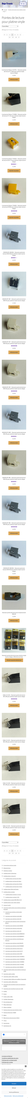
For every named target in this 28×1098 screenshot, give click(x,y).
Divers (5, 994)
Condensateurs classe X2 (10, 876)
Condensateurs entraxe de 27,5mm (13, 886)
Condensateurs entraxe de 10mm (13, 878)
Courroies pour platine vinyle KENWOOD (14, 933)
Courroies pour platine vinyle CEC (13, 919)
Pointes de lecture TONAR (10, 1012)
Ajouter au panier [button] (14, 170)
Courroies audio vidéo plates (10, 982)
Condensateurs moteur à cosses (13, 894)
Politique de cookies (8, 1095)
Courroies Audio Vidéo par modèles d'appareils (15, 979)
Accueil (5, 9)
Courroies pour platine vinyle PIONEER (14, 946)
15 (12, 37)
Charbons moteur (8, 870)
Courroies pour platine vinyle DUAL (13, 928)
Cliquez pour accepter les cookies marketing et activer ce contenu (14, 1041)
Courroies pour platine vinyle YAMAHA (14, 967)
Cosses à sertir (7, 905)
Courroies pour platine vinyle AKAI (13, 916)
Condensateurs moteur (9, 892)
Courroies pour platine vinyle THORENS (14, 961)
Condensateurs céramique (10, 873)
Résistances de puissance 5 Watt (11, 1018)
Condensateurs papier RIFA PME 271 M (13, 900)
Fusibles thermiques (8, 999)
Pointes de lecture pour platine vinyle (17, 9)
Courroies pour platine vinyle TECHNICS (14, 956)
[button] (25, 1066)
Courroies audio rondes (9, 974)
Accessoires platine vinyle (10, 865)
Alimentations (7, 868)
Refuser (14, 1088)
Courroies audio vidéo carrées (11, 976)
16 (16, 37)
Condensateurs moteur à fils (12, 897)
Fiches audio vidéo (8, 996)
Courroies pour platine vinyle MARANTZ (14, 936)
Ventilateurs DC (7, 1026)
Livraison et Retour (7, 1056)
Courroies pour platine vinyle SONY (13, 953)
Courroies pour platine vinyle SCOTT (14, 951)
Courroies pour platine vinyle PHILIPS (14, 943)
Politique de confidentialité (18, 1095)
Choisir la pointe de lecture (14, 660)
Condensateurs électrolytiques (11, 889)
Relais (5, 1015)
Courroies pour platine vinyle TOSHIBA (14, 964)
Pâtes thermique (8, 1004)
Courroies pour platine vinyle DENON (14, 925)
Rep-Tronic (7, 3)
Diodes (5, 991)
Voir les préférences (14, 1092)
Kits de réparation (8, 1002)
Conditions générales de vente (10, 1058)
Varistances (6, 1023)
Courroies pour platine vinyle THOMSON (15, 959)
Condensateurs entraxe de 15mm (13, 881)
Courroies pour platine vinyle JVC (13, 931)
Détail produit (14, 79)
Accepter (14, 1083)
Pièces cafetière (7, 1007)
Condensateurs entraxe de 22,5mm (13, 884)
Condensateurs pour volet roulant (12, 902)
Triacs (5, 1020)
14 (9, 37)
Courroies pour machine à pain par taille (13, 988)
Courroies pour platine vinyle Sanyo (14, 948)
